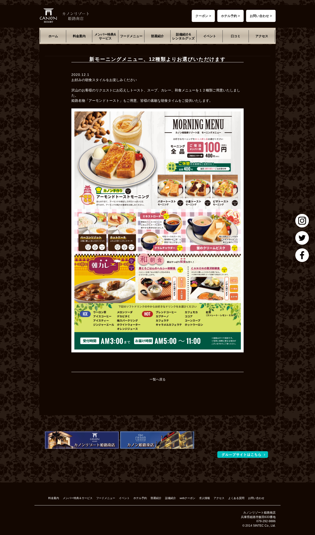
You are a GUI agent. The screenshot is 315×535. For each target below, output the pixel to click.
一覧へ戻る (158, 379)
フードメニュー (131, 36)
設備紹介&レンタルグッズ (183, 36)
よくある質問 (236, 498)
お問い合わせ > (261, 16)
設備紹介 (170, 498)
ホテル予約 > (230, 16)
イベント (209, 36)
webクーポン (187, 498)
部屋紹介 (157, 36)
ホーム (53, 36)
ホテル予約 (140, 498)
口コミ (235, 36)
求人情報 (204, 498)
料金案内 (79, 36)
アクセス (261, 36)
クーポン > (203, 16)
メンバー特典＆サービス (78, 498)
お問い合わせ (256, 498)
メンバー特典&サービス (105, 36)
